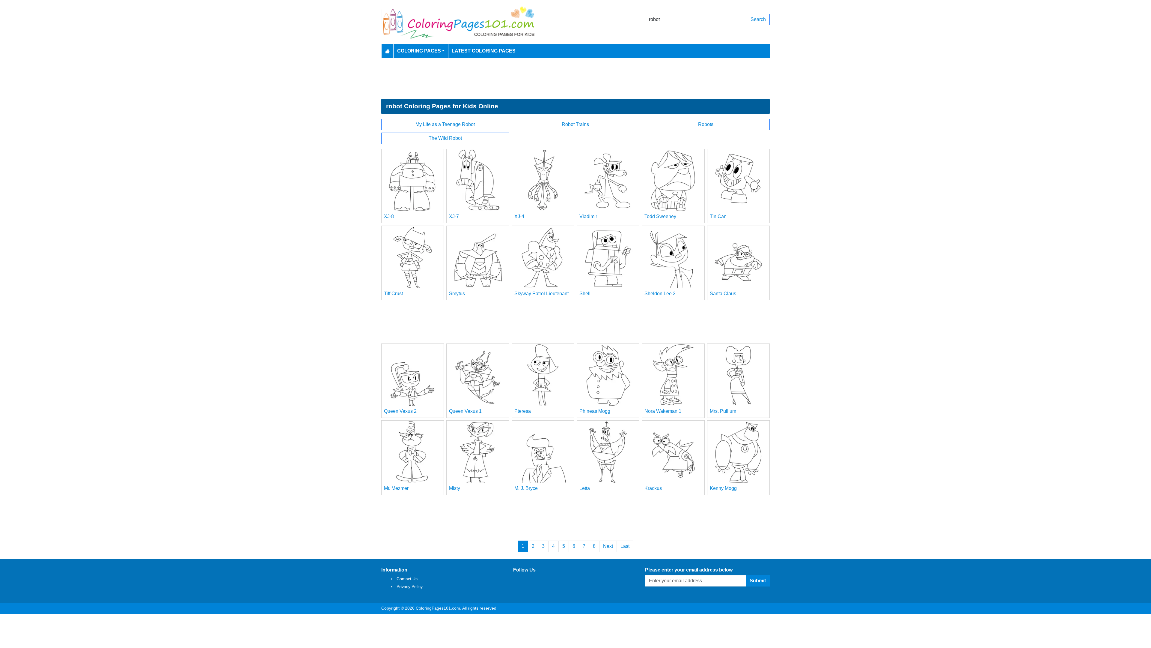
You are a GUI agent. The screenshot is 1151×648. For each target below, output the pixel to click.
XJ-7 (454, 216)
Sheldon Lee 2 (660, 293)
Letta (584, 488)
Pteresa (522, 411)
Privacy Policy (410, 586)
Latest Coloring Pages (484, 50)
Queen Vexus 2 (400, 411)
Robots (705, 124)
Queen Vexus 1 (465, 411)
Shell (584, 293)
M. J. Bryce (526, 488)
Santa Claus (723, 293)
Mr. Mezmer (396, 488)
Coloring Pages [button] (419, 50)
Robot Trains (575, 124)
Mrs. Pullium (723, 411)
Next (608, 546)
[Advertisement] (575, 78)
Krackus (653, 488)
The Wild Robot (445, 138)
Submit (758, 580)
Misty (454, 488)
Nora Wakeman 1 (662, 411)
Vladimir (588, 216)
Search (758, 19)
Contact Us (407, 578)
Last (624, 546)
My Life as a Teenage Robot (445, 124)
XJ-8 (389, 216)
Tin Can (718, 216)
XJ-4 (519, 216)
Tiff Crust (393, 293)
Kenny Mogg (723, 488)
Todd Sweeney (660, 216)
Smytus (457, 293)
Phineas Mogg (594, 411)
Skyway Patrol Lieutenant (541, 293)
